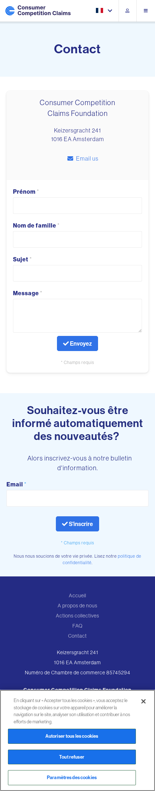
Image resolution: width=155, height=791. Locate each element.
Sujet (22, 259)
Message (28, 293)
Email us (87, 158)
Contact (77, 636)
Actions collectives (77, 615)
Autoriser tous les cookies (71, 736)
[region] (77, 740)
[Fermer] (143, 701)
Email (16, 484)
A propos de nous (77, 605)
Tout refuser (71, 757)
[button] (104, 11)
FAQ (77, 626)
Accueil (77, 595)
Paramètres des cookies (72, 777)
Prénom (26, 191)
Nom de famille (36, 225)
